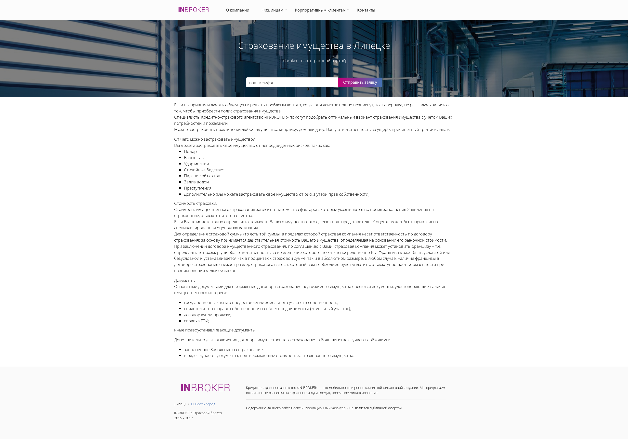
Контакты (366, 10)
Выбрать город (203, 404)
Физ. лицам (272, 10)
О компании (238, 10)
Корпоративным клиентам (320, 10)
